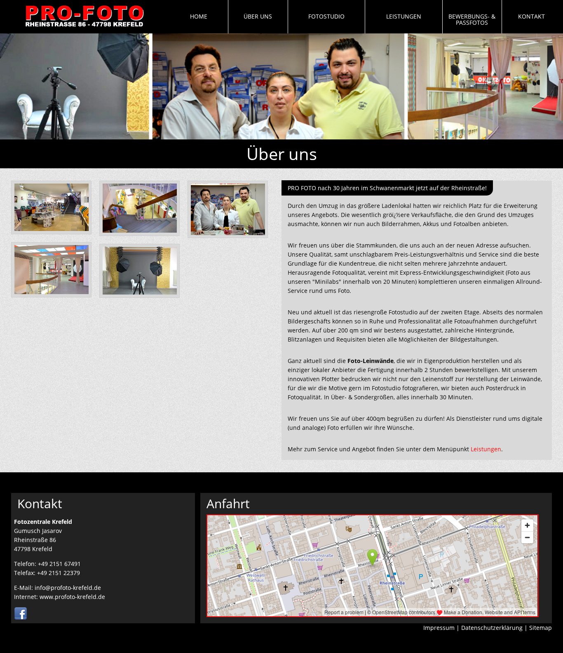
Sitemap (540, 628)
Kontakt (531, 16)
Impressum (439, 628)
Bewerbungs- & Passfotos (471, 19)
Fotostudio (326, 16)
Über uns (258, 16)
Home (198, 16)
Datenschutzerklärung (492, 628)
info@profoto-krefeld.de (68, 588)
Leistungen (403, 16)
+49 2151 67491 (59, 564)
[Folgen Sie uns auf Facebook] (20, 618)
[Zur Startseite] (84, 29)
